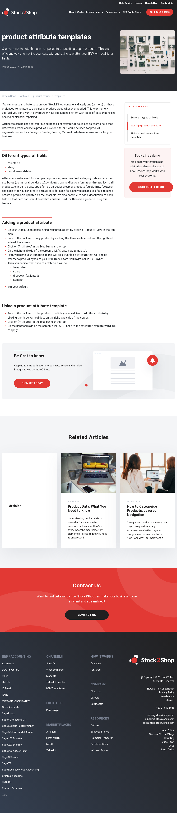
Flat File (6, 682)
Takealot (51, 750)
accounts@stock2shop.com (158, 722)
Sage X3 (6, 763)
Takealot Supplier (56, 682)
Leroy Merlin (53, 738)
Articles (24, 96)
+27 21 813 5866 (165, 707)
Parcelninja (52, 710)
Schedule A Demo (160, 12)
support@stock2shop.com (159, 719)
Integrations (93, 12)
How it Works (76, 12)
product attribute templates (49, 96)
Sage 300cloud (10, 757)
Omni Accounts (10, 707)
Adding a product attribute (146, 125)
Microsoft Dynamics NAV (16, 701)
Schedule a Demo (151, 187)
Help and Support (100, 750)
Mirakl (49, 744)
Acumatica (8, 663)
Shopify (50, 663)
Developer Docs (99, 744)
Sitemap (169, 700)
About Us (96, 691)
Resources (112, 12)
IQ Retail (6, 688)
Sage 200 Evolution (12, 744)
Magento (51, 676)
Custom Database (12, 788)
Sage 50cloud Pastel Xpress (17, 732)
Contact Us (167, 3)
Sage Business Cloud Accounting (20, 769)
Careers (95, 697)
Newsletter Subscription (160, 688)
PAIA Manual (167, 696)
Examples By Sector (102, 738)
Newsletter (151, 3)
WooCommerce (55, 669)
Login (139, 3)
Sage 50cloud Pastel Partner (18, 726)
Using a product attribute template (145, 135)
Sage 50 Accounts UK (14, 719)
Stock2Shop (9, 96)
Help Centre (125, 3)
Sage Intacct (9, 713)
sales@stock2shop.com (160, 715)
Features (96, 669)
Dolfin (5, 676)
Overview (96, 663)
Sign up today (32, 383)
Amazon (51, 731)
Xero (4, 794)
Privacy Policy (166, 692)
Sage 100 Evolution (12, 738)
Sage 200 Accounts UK (14, 751)
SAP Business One (12, 776)
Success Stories (100, 731)
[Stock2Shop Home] (19, 12)
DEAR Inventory (10, 669)
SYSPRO (7, 782)
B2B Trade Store (132, 12)
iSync (5, 694)
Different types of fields (144, 117)
